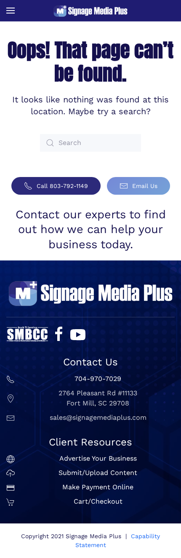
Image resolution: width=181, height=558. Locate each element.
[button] (10, 10)
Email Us (144, 185)
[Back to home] (90, 10)
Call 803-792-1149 (62, 185)
